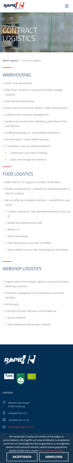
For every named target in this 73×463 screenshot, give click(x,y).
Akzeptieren (22, 457)
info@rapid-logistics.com (21, 427)
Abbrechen (53, 457)
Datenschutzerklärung (52, 450)
